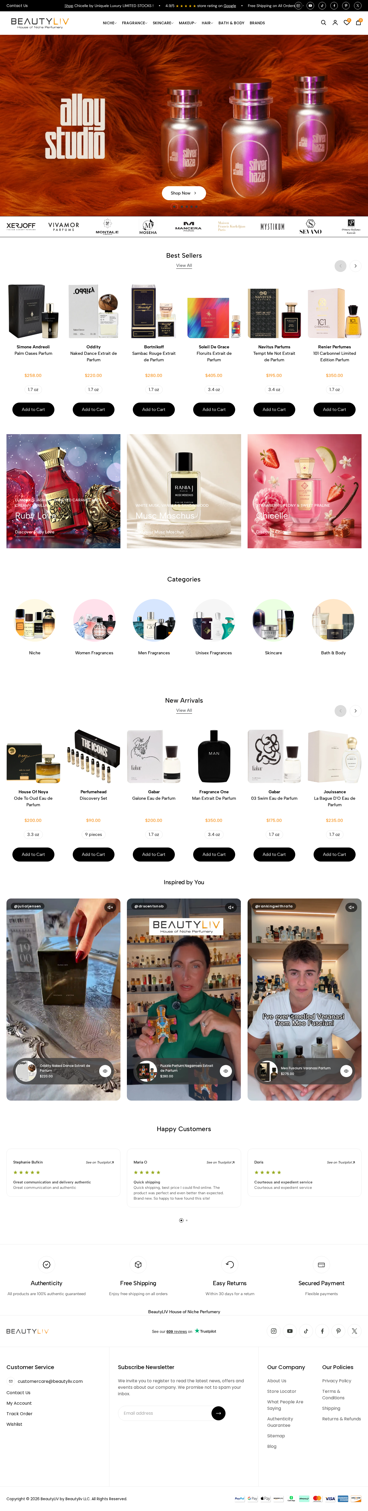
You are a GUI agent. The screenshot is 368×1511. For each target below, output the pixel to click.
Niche (34, 652)
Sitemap (276, 1436)
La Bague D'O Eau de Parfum (334, 798)
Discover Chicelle (273, 532)
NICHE (108, 23)
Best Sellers (184, 259)
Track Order (19, 1414)
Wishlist (14, 1424)
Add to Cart (33, 409)
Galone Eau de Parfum (153, 795)
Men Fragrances (154, 652)
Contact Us (17, 5)
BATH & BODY (231, 23)
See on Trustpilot (99, 1162)
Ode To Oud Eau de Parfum (33, 798)
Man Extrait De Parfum (214, 795)
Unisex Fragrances (214, 652)
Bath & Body (333, 652)
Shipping (331, 1408)
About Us (276, 1381)
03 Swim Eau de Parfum (274, 795)
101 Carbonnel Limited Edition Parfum (334, 353)
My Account (19, 1403)
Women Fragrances (94, 652)
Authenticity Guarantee (280, 1422)
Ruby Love (35, 516)
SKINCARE (162, 23)
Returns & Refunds (341, 1419)
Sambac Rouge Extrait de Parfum (154, 353)
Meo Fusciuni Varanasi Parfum (306, 1068)
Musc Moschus (165, 516)
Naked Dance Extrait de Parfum (93, 353)
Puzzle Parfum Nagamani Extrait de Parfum (186, 1068)
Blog (271, 1446)
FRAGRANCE (133, 23)
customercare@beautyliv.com (50, 1381)
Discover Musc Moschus (160, 532)
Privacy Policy (336, 1381)
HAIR (206, 23)
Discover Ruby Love (34, 532)
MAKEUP (186, 23)
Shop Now (180, 193)
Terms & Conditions (333, 1394)
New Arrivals (184, 704)
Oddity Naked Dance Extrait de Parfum (65, 1068)
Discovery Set (93, 795)
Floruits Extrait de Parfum (214, 353)
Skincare (273, 652)
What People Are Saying (285, 1405)
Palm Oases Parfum (33, 350)
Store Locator (281, 1391)
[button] (172, 207)
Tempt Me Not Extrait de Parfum (274, 353)
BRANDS (257, 23)
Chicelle (272, 516)
